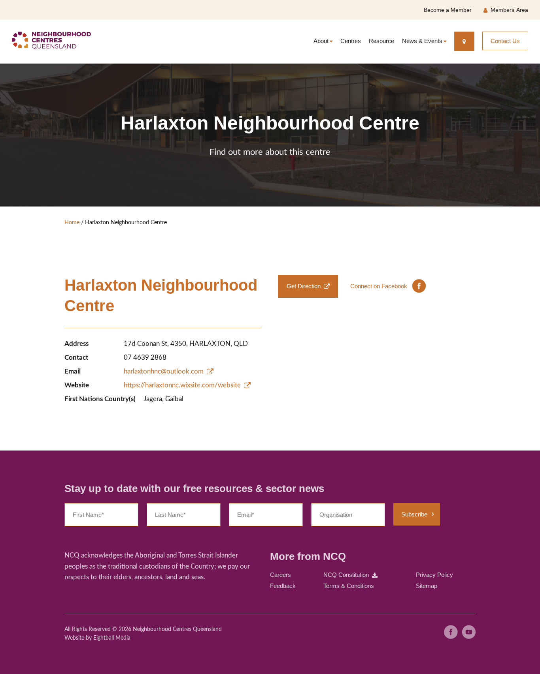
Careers (280, 574)
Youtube (469, 632)
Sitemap (426, 585)
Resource (381, 41)
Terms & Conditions (348, 585)
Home (71, 222)
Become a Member (448, 10)
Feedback (283, 585)
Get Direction (304, 286)
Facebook (451, 632)
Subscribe (414, 514)
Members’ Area (509, 10)
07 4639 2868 (145, 357)
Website (74, 638)
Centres (350, 41)
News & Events (422, 41)
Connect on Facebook (378, 286)
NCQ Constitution (346, 574)
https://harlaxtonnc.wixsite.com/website (182, 385)
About (321, 41)
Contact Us (505, 41)
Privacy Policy (434, 574)
